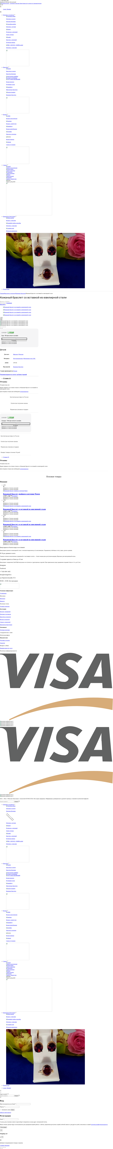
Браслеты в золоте (11, 71)
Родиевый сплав (10, 84)
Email (2, 1119)
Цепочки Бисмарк (11, 21)
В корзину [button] (15, 496)
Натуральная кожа (18, 358)
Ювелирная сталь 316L (29, 358)
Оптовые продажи (5, 630)
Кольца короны (10, 139)
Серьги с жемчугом (11, 179)
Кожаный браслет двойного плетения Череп (21, 494)
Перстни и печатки (11, 134)
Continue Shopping (4, 1145)
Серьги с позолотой (5, 622)
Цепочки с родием (11, 26)
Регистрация (3, 1127)
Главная (2, 293)
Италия (15, 371)
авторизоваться (24, 391)
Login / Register (7, 9)
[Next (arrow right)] (2, 328)
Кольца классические (11, 118)
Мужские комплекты (11, 231)
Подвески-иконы (10, 42)
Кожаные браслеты (11, 95)
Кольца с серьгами (11, 220)
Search (16, 801)
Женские (15, 354)
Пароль (2, 1107)
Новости (2, 601)
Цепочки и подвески (5, 614)
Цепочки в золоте (10, 19)
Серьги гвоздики (10, 170)
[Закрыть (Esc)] (5, 1147)
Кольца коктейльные (11, 129)
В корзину (14, 340)
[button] (9, 342)
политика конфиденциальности (99, 1124)
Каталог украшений (5, 611)
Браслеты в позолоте (9, 293)
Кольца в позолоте (5, 619)
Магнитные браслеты (11, 89)
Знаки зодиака (10, 34)
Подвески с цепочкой (11, 32)
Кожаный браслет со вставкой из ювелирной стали (24, 509)
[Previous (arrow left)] (0, 328)
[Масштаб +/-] (0, 1147)
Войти (12, 1109)
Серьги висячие (10, 173)
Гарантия (2, 643)
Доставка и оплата (5, 640)
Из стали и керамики (11, 78)
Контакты (2, 598)
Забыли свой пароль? (5, 1112)
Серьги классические (11, 168)
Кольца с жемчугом (11, 123)
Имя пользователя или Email (8, 1104)
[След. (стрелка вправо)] (2, 1148)
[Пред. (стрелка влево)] (0, 1148)
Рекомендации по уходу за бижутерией (13, 374)
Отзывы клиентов (4, 606)
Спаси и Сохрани (10, 144)
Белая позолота (10, 82)
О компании (3, 593)
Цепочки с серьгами (11, 47)
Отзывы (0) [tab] (7, 378)
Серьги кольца (10, 176)
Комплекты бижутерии (6, 624)
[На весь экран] (2, 1147)
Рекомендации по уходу (6, 648)
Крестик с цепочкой (11, 39)
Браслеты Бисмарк (11, 74)
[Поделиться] (3, 1147)
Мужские (20, 354)
